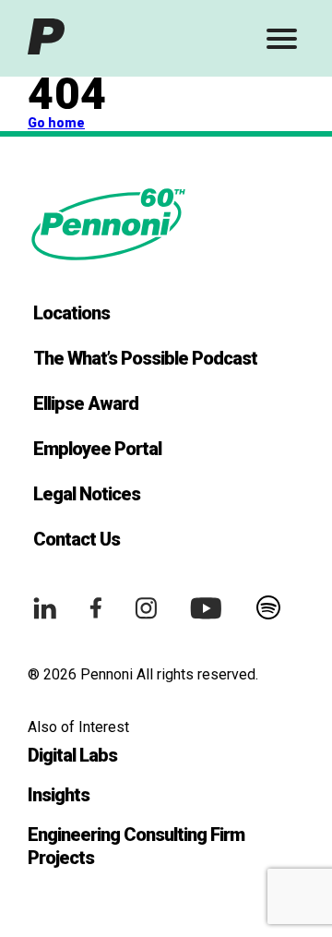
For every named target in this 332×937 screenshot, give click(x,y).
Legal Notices (86, 494)
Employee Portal (97, 449)
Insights (58, 795)
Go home (56, 122)
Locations (71, 313)
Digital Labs (72, 755)
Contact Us (76, 539)
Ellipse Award (85, 403)
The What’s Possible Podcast (145, 358)
